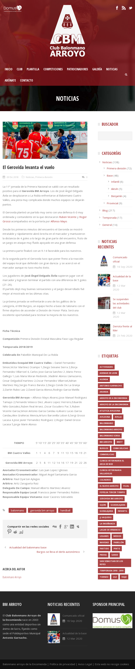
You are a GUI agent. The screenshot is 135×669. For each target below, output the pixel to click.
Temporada (109, 217)
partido (104, 548)
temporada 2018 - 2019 (111, 570)
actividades (106, 367)
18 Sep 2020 (124, 266)
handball (65, 510)
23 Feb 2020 (124, 335)
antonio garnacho (111, 385)
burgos (104, 448)
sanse (114, 554)
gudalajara (106, 511)
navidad (104, 542)
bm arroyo (106, 442)
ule (115, 577)
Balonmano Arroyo (12, 577)
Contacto (26, 80)
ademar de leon (108, 373)
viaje (124, 577)
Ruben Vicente (67, 217)
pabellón (119, 542)
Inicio (8, 69)
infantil (122, 511)
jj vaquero (105, 517)
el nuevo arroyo (109, 486)
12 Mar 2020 (74, 638)
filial (126, 486)
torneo (104, 577)
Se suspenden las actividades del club (121, 303)
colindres (105, 479)
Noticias (112, 69)
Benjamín (116, 196)
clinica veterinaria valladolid (110, 472)
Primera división (44, 177)
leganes (104, 536)
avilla (118, 416)
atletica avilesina (110, 410)
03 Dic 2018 (12, 177)
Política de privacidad (62, 664)
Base (110, 175)
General (107, 225)
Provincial (112, 203)
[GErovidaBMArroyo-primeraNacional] (45, 140)
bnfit (120, 442)
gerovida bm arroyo (42, 510)
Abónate (10, 80)
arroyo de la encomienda (114, 404)
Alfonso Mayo (59, 221)
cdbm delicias (120, 448)
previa (103, 554)
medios (117, 536)
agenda (104, 379)
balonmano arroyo (111, 429)
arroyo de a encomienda (113, 398)
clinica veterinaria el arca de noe (112, 462)
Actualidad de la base (75, 633)
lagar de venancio (110, 529)
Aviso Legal (85, 664)
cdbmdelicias (107, 454)
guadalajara (118, 505)
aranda (104, 391)
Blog (105, 210)
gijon (103, 505)
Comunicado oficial (73, 615)
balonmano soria (110, 435)
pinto (117, 548)
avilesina (105, 416)
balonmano (17, 510)
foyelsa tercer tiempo (112, 492)
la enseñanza (107, 523)
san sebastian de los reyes (111, 563)
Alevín (114, 189)
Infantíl (115, 181)
